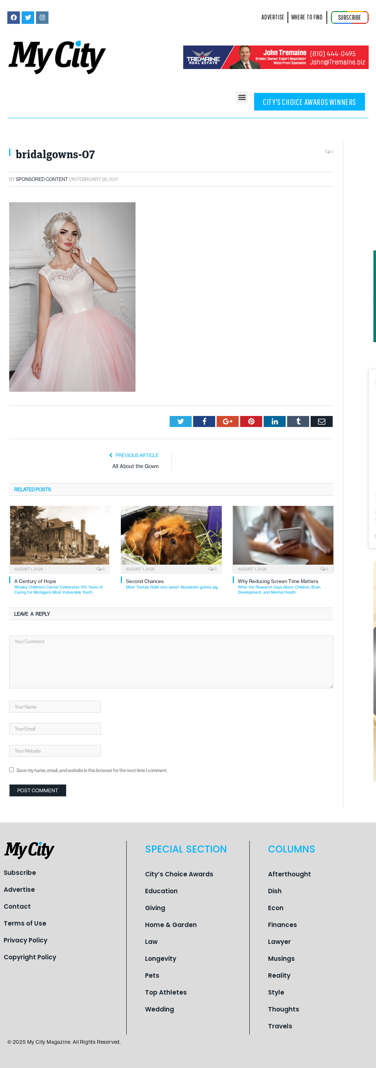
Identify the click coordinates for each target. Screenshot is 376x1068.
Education (161, 891)
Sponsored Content (42, 179)
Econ (275, 908)
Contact (17, 906)
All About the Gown (135, 466)
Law (151, 941)
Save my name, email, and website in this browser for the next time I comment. (92, 770)
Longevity (160, 958)
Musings (281, 958)
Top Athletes (166, 992)
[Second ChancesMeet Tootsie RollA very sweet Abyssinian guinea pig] (171, 539)
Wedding (159, 1009)
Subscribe (20, 872)
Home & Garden (171, 924)
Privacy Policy (25, 940)
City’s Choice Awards (179, 874)
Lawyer (279, 941)
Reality (279, 975)
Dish (275, 891)
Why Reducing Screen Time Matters (279, 586)
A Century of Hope (58, 586)
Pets (152, 975)
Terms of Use (25, 923)
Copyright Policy (30, 957)
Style (276, 992)
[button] (242, 97)
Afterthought (289, 874)
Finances (282, 924)
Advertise (19, 889)
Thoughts (283, 1009)
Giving (155, 908)
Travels (280, 1026)
